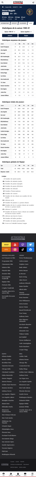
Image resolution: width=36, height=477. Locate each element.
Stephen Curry (23, 264)
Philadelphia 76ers (8, 429)
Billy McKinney (4, 60)
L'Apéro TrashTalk (8, 288)
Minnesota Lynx (24, 385)
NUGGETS (15, 7)
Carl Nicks (3, 76)
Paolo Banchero (24, 346)
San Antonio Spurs (8, 442)
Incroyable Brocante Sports (8, 297)
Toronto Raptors (7, 448)
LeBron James (23, 261)
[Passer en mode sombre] (33, 2)
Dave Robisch (4, 63)
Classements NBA (7, 264)
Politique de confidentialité (16, 464)
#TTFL (6, 249)
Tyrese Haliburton (25, 340)
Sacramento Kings (8, 438)
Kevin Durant (23, 270)
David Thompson (5, 47)
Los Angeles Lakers (8, 397)
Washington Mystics (25, 397)
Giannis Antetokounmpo (24, 293)
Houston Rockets (7, 388)
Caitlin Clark (23, 356)
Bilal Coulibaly (23, 327)
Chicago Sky (23, 362)
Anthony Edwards (24, 283)
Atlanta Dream (23, 359)
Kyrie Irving (23, 277)
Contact (17, 461)
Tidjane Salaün (24, 334)
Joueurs (10, 35)
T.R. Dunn (3, 82)
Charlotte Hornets (7, 366)
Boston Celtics (6, 359)
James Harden (23, 286)
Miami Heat (5, 403)
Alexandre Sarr (24, 331)
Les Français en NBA (8, 258)
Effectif (14, 23)
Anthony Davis (23, 316)
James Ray (3, 92)
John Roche (3, 66)
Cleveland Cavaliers (8, 372)
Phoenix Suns (6, 432)
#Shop (6, 245)
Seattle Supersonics (8, 445)
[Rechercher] (2, 2)
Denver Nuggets (7, 378)
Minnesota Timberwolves (6, 410)
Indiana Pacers (6, 391)
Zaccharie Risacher (25, 324)
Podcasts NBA (6, 285)
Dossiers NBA (6, 273)
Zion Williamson (24, 300)
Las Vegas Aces (24, 378)
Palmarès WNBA (24, 400)
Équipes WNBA (23, 403)
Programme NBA (7, 261)
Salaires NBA (6, 267)
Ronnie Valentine (5, 86)
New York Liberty (24, 388)
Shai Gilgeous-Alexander (24, 320)
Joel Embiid (22, 337)
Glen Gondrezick (5, 79)
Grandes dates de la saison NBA (8, 292)
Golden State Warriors (9, 385)
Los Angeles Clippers (8, 394)
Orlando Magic (6, 426)
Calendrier (23, 23)
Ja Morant (22, 273)
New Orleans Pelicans (9, 415)
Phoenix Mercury (24, 391)
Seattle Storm (23, 394)
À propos (12, 461)
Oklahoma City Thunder (6, 422)
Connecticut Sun (24, 366)
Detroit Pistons (7, 381)
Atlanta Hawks (6, 356)
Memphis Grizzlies (8, 400)
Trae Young (22, 313)
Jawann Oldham (5, 95)
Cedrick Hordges (5, 69)
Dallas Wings (23, 369)
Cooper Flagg (23, 349)
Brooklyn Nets (6, 362)
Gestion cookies (22, 467)
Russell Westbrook (25, 310)
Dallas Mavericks (7, 375)
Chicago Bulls (6, 369)
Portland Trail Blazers (9, 435)
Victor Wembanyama (25, 258)
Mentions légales (14, 467)
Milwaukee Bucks (7, 407)
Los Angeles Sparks (25, 381)
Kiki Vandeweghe (5, 56)
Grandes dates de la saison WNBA (25, 410)
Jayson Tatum (23, 307)
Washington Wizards (8, 454)
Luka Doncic (23, 280)
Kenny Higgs (4, 73)
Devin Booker (23, 304)
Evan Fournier (23, 297)
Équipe (26, 35)
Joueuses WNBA (24, 407)
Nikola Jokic (23, 289)
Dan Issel (3, 53)
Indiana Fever (23, 375)
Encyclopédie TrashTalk (6, 277)
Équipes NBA (8, 7)
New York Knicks (7, 418)
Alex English (4, 50)
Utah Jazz (5, 451)
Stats (20, 7)
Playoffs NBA (6, 270)
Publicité (22, 461)
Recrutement (26, 464)
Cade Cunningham (25, 343)
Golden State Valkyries (26, 372)
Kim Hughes (4, 89)
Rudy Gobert (23, 267)
